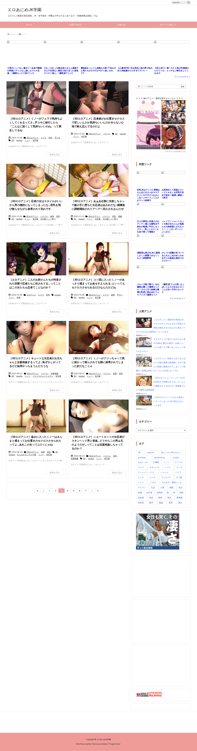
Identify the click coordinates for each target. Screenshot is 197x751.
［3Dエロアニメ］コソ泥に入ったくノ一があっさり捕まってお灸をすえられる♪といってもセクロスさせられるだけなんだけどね (98, 283)
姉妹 (181, 492)
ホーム (12, 34)
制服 (140, 492)
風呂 (180, 502)
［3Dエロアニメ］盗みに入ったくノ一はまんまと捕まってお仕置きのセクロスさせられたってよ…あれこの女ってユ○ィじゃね (35, 440)
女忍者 (35, 140)
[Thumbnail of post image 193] (36, 98)
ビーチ (153, 477)
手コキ (57, 138)
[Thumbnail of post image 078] (98, 338)
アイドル (179, 462)
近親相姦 (54, 373)
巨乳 (50, 138)
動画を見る (55, 154)
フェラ (43, 138)
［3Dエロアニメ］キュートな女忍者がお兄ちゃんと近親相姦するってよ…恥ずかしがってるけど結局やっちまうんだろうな (35, 362)
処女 (181, 487)
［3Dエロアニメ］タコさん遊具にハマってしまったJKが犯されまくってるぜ (168, 401)
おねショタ (143, 462)
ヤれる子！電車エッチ (172, 482)
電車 (171, 502)
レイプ (41, 295)
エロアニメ (31, 295)
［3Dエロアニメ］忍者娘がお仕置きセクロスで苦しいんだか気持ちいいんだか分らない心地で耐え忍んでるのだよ (98, 122)
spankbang (159, 457)
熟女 (169, 497)
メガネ (153, 482)
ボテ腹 (179, 477)
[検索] (188, 2)
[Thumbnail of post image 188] (36, 338)
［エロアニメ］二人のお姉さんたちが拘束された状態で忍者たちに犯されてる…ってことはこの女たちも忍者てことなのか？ (35, 283)
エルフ (141, 467)
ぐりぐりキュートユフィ (43, 376)
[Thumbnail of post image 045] (36, 416)
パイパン (106, 134)
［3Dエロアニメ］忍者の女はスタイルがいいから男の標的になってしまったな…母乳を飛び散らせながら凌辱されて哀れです (35, 205)
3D (12, 140)
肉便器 (141, 502)
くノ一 (27, 140)
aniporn (150, 452)
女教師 (159, 492)
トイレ (168, 467)
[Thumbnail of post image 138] (98, 416)
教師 (160, 497)
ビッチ (141, 477)
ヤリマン (142, 487)
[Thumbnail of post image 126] (98, 180)
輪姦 (161, 502)
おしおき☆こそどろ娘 (26, 454)
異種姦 (180, 497)
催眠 (171, 487)
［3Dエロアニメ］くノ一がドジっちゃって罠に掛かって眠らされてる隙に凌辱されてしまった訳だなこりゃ (98, 362)
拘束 (18, 297)
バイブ (178, 472)
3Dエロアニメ (32, 138)
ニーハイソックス (146, 472)
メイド (141, 482)
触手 (151, 502)
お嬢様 (156, 462)
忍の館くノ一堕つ (48, 219)
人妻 (162, 487)
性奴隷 (141, 497)
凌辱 (52, 216)
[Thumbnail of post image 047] (36, 180)
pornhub (142, 457)
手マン (120, 295)
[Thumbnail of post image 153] (98, 259)
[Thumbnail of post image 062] (98, 98)
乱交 (153, 487)
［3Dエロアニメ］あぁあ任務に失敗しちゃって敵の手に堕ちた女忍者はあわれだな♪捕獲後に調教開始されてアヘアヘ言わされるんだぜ (98, 205)
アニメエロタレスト (182, 77)
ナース (179, 467)
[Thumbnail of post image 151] (36, 259)
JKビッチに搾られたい (171, 452)
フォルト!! (165, 477)
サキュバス (154, 467)
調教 (120, 216)
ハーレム (165, 472)
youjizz (19, 140)
